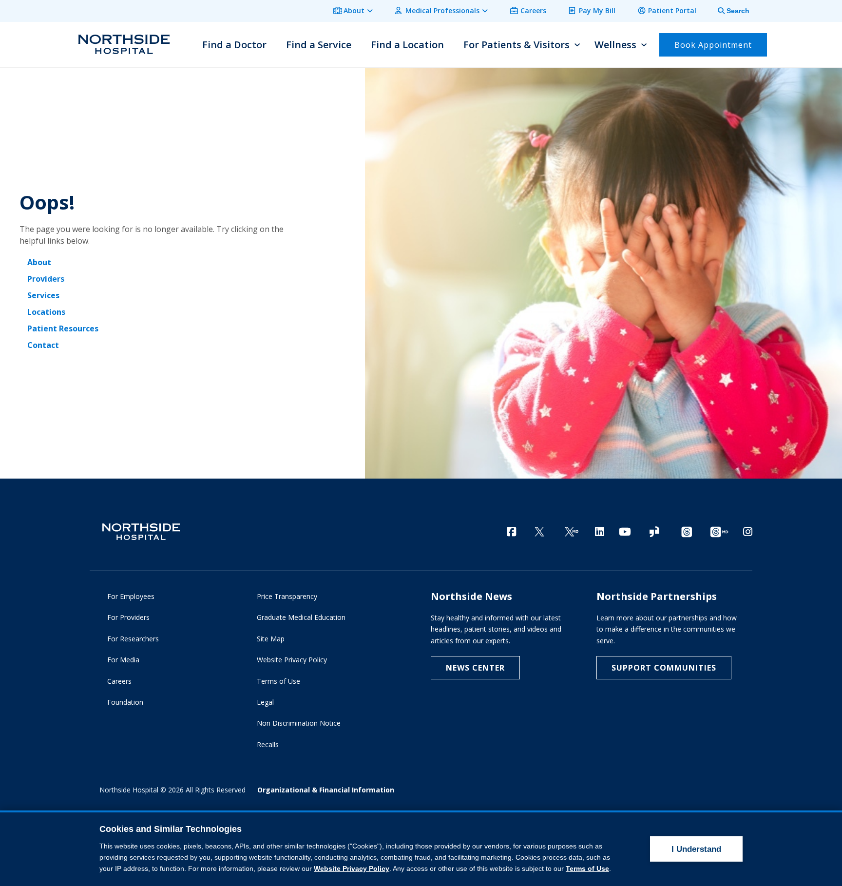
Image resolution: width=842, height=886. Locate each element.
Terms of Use (278, 681)
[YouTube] (625, 531)
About (354, 10)
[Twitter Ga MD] (571, 532)
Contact (43, 345)
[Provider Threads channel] (719, 532)
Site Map (271, 638)
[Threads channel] (686, 532)
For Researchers (133, 638)
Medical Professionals (442, 10)
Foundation (125, 702)
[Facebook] (511, 531)
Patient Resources (62, 328)
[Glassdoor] (654, 532)
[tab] (728, 11)
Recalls (268, 744)
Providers (45, 278)
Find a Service (318, 44)
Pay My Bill (597, 10)
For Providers (128, 617)
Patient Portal (672, 10)
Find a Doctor (234, 44)
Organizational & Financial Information (325, 789)
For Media (123, 659)
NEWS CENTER (475, 667)
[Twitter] (539, 532)
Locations (46, 312)
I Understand (696, 849)
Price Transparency (287, 596)
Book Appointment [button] (713, 44)
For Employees (130, 596)
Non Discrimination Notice (299, 723)
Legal (265, 702)
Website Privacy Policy (292, 659)
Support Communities (664, 667)
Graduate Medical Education (301, 617)
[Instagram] (747, 531)
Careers (533, 10)
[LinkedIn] (599, 531)
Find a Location (407, 44)
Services (43, 295)
